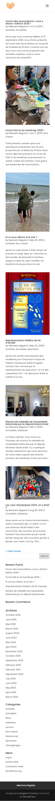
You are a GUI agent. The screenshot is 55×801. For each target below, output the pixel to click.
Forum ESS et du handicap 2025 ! (25, 130)
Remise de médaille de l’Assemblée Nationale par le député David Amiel (27, 423)
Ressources (12, 736)
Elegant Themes (29, 793)
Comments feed (14, 766)
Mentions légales (26, 785)
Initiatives (22, 430)
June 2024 (11, 637)
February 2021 (13, 669)
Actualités (21, 29)
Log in (9, 757)
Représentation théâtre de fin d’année (23, 341)
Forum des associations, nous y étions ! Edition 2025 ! (24, 22)
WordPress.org (13, 771)
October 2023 (13, 655)
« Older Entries (13, 551)
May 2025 (11, 624)
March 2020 (12, 696)
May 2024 (11, 642)
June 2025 (11, 619)
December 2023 (14, 651)
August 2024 (12, 633)
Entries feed (12, 761)
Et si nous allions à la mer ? (21, 237)
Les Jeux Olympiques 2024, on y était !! (27, 506)
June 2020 (11, 683)
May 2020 (11, 687)
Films (8, 718)
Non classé (22, 243)
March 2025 (12, 628)
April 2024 (11, 646)
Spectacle (33, 349)
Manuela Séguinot (18, 26)
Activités (10, 29)
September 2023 (14, 660)
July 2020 (11, 678)
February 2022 (13, 665)
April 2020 (11, 692)
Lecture (9, 727)
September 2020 (14, 674)
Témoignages (13, 745)
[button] (47, 8)
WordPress (29, 796)
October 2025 (13, 614)
